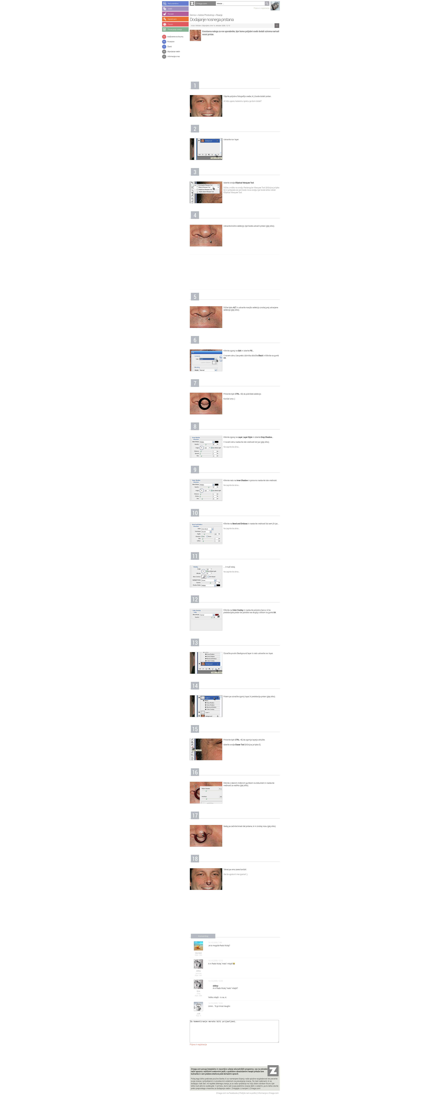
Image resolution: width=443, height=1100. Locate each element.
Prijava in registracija (261, 8)
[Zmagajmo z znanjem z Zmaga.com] (192, 3)
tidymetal (198, 953)
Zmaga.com (201, 3)
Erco (198, 991)
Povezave (170, 41)
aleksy (198, 971)
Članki (169, 46)
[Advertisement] (235, 62)
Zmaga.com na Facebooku (227, 1093)
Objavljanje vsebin (173, 51)
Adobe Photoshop (206, 14)
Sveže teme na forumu (175, 37)
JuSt (198, 1014)
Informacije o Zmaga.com (268, 1093)
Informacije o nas (173, 56)
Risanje (219, 14)
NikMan (198, 25)
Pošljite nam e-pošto (248, 1093)
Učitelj (198, 994)
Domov (193, 14)
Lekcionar (198, 973)
